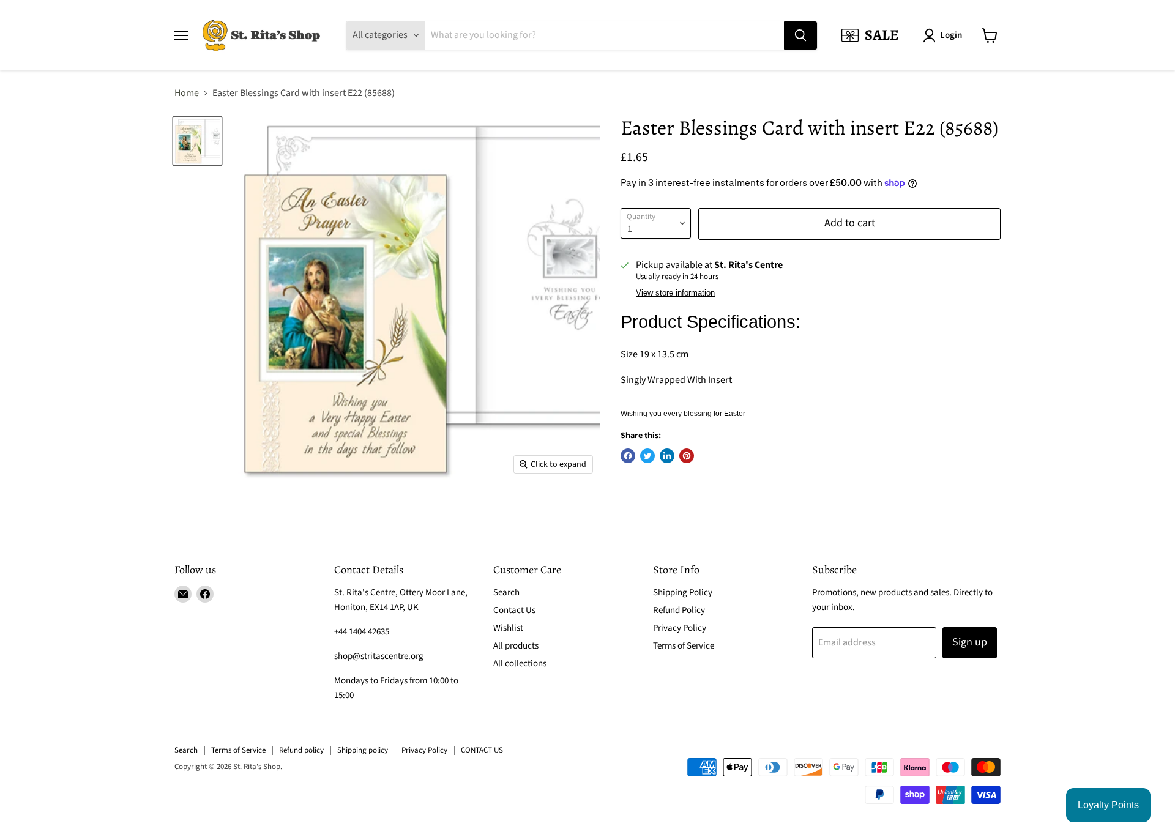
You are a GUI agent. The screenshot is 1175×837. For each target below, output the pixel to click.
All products (516, 645)
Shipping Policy (682, 592)
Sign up (969, 642)
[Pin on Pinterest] (686, 455)
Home (186, 93)
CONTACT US (482, 750)
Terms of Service (683, 645)
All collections (519, 663)
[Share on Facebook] (628, 455)
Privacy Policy (679, 628)
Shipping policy (362, 750)
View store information (675, 293)
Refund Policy (679, 610)
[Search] (800, 35)
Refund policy (301, 750)
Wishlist (508, 628)
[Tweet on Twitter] (647, 455)
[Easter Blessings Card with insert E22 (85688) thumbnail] (197, 141)
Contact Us (514, 610)
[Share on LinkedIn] (667, 455)
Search (506, 592)
